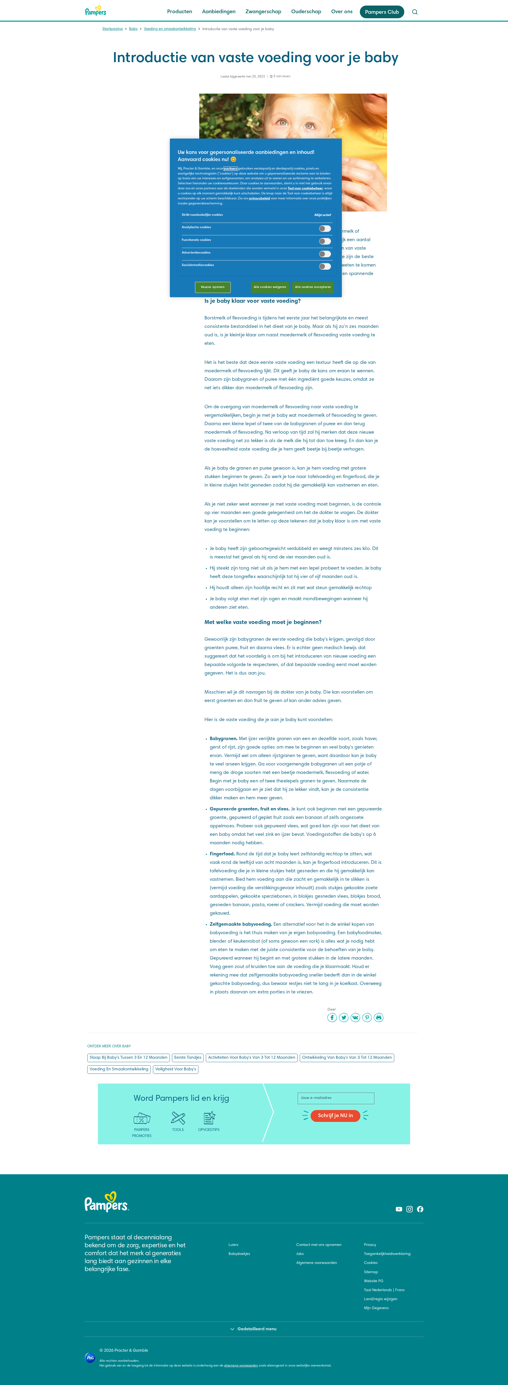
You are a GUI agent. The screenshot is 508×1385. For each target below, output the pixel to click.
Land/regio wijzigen (380, 1299)
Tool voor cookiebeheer (305, 188)
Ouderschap (306, 12)
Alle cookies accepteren (313, 287)
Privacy (370, 1245)
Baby (133, 29)
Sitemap (371, 1272)
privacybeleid (259, 198)
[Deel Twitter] (344, 1017)
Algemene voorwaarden (316, 1263)
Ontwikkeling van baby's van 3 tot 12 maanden (347, 1058)
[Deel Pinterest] (367, 1017)
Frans (400, 1290)
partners (230, 168)
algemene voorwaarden (241, 1365)
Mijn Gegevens (376, 1308)
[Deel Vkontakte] (355, 1017)
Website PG (373, 1281)
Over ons (342, 12)
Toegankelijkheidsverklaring (387, 1254)
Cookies (371, 1263)
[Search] (415, 12)
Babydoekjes (239, 1254)
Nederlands (382, 1290)
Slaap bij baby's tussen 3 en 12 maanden (128, 1058)
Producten (179, 12)
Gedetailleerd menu (257, 1329)
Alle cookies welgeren (270, 287)
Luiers (233, 1245)
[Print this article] (378, 1017)
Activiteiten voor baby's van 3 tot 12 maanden (251, 1058)
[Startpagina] (96, 10)
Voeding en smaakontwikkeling (170, 29)
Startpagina (112, 29)
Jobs (300, 1254)
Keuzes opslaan (213, 287)
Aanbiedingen (218, 12)
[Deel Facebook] (332, 1017)
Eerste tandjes (187, 1058)
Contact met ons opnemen (319, 1245)
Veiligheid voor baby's (175, 1069)
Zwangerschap (263, 12)
